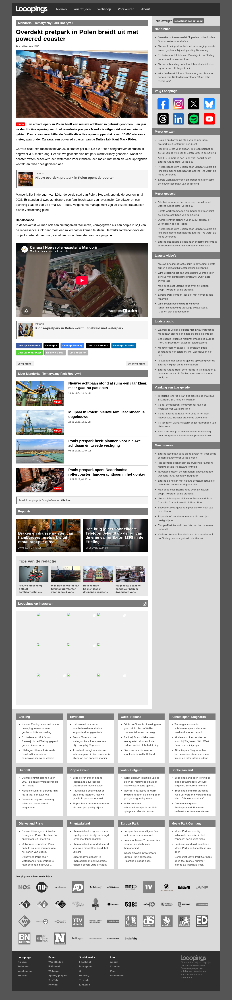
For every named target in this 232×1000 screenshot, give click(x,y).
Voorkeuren (126, 9)
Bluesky (84, 975)
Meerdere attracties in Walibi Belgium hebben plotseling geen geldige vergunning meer (142, 794)
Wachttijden (82, 9)
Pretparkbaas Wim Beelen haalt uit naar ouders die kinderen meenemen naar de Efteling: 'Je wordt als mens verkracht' (187, 170)
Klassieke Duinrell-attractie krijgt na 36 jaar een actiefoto (40, 792)
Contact (115, 966)
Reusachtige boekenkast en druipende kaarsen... (96, 588)
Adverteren (117, 975)
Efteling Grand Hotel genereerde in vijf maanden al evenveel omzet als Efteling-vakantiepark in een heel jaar (187, 373)
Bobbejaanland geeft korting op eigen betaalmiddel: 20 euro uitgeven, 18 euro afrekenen (192, 781)
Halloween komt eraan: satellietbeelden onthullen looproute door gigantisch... (88, 728)
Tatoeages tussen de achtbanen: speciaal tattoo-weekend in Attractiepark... (190, 728)
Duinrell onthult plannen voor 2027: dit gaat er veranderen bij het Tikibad (40, 781)
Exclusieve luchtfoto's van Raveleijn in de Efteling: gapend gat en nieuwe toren (40, 741)
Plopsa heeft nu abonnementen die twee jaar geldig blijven (91, 805)
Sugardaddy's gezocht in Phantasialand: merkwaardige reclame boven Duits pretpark (90, 860)
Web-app (53, 971)
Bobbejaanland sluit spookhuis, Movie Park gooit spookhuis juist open (193, 847)
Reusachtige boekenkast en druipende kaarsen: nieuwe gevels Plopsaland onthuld (89, 794)
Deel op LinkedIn (123, 345)
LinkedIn (84, 984)
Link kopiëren (77, 352)
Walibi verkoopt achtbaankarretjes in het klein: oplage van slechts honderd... (141, 807)
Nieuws (61, 9)
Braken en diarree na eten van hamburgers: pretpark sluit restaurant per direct (45, 537)
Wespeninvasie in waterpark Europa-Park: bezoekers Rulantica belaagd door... (140, 856)
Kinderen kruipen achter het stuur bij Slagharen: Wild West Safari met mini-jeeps (192, 741)
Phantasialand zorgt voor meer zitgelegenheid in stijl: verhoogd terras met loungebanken (91, 835)
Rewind (53, 984)
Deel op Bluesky (72, 345)
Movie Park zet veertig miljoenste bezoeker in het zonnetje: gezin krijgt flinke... (191, 835)
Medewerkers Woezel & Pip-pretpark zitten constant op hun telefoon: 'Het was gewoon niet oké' (185, 351)
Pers (112, 971)
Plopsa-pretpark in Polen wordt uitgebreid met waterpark (79, 328)
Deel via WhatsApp (29, 352)
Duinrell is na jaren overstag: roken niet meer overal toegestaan (38, 803)
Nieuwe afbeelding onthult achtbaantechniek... (31, 588)
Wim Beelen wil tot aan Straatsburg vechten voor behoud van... (65, 588)
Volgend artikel (137, 363)
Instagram (85, 966)
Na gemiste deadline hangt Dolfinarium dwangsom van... (128, 588)
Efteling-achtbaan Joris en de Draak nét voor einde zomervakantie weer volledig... (39, 754)
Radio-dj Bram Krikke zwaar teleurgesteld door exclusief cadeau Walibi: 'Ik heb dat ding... (142, 741)
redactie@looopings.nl (188, 20)
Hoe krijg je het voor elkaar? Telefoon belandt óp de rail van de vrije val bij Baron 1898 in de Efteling (114, 535)
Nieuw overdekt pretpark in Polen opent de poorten (75, 177)
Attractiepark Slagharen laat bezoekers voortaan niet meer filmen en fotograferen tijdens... (192, 754)
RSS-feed (54, 966)
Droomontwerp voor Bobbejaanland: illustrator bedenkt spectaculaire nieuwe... (193, 807)
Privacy (22, 975)
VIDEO (57, 402)
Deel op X (51, 345)
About (145, 9)
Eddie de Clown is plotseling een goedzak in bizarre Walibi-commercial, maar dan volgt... (142, 728)
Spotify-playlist (57, 975)
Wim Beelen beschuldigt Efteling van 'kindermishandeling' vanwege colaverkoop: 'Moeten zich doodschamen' (183, 307)
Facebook (85, 961)
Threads (84, 980)
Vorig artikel (25, 363)
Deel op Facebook (29, 345)
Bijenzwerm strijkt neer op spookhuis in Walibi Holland (139, 752)
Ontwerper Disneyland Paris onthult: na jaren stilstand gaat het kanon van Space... (39, 847)
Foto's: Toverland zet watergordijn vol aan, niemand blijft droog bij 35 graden (90, 741)
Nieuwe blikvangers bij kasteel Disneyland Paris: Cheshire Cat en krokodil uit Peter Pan (39, 835)
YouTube (53, 980)
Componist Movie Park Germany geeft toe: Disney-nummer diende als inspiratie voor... (193, 860)
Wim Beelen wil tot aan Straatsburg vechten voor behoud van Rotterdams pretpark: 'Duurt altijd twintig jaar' (186, 77)
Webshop (104, 9)
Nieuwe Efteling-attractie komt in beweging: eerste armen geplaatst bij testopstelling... (40, 728)
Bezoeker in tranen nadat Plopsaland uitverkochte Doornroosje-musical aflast (88, 781)
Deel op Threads (98, 345)
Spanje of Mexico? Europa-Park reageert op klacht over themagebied (142, 844)
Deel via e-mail (55, 352)
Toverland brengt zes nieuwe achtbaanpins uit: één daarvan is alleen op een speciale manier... (91, 754)
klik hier (66, 500)
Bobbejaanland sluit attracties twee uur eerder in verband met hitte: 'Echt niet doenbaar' (193, 794)
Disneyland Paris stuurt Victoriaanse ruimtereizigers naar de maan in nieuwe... (38, 860)
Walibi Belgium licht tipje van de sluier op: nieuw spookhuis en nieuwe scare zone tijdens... (142, 781)
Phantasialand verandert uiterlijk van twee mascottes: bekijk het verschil (91, 847)
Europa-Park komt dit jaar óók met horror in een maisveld (141, 833)
